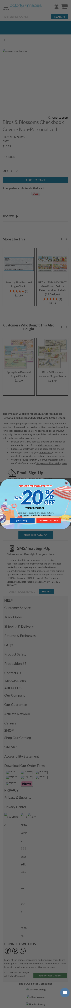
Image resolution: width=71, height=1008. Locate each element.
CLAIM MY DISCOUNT (48, 521)
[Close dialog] (66, 483)
